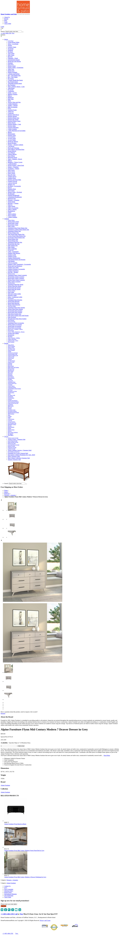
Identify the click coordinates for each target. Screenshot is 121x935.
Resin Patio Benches (13, 303)
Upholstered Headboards (15, 197)
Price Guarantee (8, 889)
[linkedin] (19, 910)
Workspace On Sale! (12, 447)
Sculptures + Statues (13, 168)
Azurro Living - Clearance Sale (16, 439)
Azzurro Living (11, 362)
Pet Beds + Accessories (14, 186)
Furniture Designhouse (12, 400)
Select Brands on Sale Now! (14, 451)
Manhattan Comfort (12, 424)
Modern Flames (11, 429)
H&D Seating (11, 405)
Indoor (6, 39)
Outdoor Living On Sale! (13, 438)
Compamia (10, 384)
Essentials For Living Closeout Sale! (18, 453)
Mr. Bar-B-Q (10, 433)
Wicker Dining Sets (13, 233)
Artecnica (10, 359)
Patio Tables (11, 247)
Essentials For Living (12, 391)
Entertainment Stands (14, 60)
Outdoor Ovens (12, 256)
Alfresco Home (11, 347)
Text (13, 33)
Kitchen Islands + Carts (14, 124)
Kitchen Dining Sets (13, 118)
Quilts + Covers (12, 92)
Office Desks (11, 206)
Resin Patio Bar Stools (14, 289)
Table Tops (11, 69)
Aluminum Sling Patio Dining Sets (17, 228)
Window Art (11, 184)
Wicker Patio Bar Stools (14, 286)
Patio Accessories (11, 321)
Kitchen (9, 108)
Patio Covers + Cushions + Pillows (15, 329)
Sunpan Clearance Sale (14, 459)
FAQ (5, 887)
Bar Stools (11, 78)
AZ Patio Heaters (11, 360)
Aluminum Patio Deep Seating (16, 307)
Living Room (10, 40)
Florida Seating (11, 398)
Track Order (7, 23)
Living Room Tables (13, 42)
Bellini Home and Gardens (13, 367)
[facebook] (5, 910)
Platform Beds (12, 189)
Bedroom (10, 187)
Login (2, 26)
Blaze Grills (10, 372)
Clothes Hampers (12, 104)
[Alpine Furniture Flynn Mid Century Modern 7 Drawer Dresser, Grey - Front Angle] (12, 519)
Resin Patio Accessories (14, 327)
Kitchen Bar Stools (13, 119)
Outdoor (6, 218)
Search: (3, 31)
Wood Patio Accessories (14, 326)
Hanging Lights (12, 295)
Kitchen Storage (12, 116)
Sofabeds (10, 50)
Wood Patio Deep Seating (15, 311)
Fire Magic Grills (11, 395)
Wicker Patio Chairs (13, 221)
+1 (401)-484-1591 (6, 33)
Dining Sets (11, 70)
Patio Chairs (11, 226)
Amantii (9, 351)
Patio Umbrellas (12, 248)
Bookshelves (11, 211)
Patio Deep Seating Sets (14, 314)
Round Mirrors (12, 151)
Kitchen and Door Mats (14, 179)
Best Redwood (11, 370)
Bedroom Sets (12, 198)
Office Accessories (13, 208)
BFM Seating (10, 371)
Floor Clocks (11, 173)
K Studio (10, 416)
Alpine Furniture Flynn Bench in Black (15, 824)
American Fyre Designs (13, 352)
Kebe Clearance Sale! (14, 456)
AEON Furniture (11, 346)
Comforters (11, 91)
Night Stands (11, 201)
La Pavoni (10, 420)
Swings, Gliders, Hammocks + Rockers (16, 331)
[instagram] (2, 910)
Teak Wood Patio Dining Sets (16, 234)
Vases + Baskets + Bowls (15, 159)
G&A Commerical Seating (13, 402)
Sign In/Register (8, 895)
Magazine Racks (12, 157)
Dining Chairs (12, 66)
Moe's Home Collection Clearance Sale (19, 458)
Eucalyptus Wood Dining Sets (16, 237)
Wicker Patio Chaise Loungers (16, 280)
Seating (10, 45)
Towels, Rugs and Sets (14, 102)
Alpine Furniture (11, 350)
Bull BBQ (10, 379)
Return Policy (8, 892)
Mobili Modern (11, 427)
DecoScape (10, 390)
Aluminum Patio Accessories (16, 323)
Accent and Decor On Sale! (13, 444)
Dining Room (11, 64)
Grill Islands (11, 261)
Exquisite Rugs (11, 392)
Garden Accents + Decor (13, 340)
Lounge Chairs (12, 47)
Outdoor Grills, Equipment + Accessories (19, 264)
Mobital (9, 428)
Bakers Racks (12, 122)
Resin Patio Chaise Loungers (16, 278)
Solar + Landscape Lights (15, 297)
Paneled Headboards (13, 195)
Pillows (10, 96)
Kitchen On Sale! (11, 446)
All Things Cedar (11, 348)
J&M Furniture (11, 413)
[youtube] (16, 910)
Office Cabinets (12, 209)
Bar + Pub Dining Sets (14, 75)
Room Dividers (12, 143)
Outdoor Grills (12, 255)
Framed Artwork (12, 181)
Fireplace (10, 63)
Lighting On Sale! (11, 448)
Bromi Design (11, 376)
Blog (5, 20)
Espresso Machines (13, 127)
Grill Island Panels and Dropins (16, 259)
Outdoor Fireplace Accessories (16, 269)
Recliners (10, 52)
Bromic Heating (11, 378)
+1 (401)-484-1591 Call (9, 914)
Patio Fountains (11, 342)
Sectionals (10, 48)
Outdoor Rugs (12, 178)
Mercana (9, 425)
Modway (10, 431)
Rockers (10, 336)
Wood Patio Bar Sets (13, 244)
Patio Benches (11, 298)
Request (3, 713)
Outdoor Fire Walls (13, 267)
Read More (107, 755)
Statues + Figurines (13, 167)
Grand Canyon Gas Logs (13, 403)
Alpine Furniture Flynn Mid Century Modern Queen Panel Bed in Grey (24, 850)
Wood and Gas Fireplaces (15, 266)
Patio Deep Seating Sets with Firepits (18, 315)
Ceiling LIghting (12, 217)
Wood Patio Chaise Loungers (16, 277)
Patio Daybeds (12, 317)
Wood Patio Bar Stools (14, 287)
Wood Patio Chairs (13, 223)
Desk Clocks (11, 172)
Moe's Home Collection (13, 432)
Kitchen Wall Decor (13, 114)
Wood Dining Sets (13, 239)
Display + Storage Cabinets (15, 144)
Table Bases (11, 88)
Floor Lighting (12, 215)
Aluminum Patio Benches (15, 300)
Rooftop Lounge (11, 273)
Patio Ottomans (11, 320)
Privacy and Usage (45, 920)
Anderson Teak (11, 356)
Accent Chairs (12, 138)
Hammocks (11, 335)
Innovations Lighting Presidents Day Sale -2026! (21, 455)
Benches (10, 56)
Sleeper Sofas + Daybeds (15, 192)
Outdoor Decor (12, 176)
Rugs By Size (12, 175)
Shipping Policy (8, 891)
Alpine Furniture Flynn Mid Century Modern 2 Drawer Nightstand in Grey (25, 877)
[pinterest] (9, 910)
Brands (6, 19)
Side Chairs (11, 55)
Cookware (11, 113)
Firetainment (10, 396)
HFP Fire (10, 407)
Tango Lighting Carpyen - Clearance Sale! (20, 450)
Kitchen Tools (12, 135)
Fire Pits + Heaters (13, 272)
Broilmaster (10, 375)
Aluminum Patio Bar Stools (15, 284)
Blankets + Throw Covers (15, 162)
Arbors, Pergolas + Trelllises (14, 338)
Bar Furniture (11, 85)
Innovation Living (11, 409)
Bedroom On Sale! (12, 443)
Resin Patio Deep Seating (15, 312)
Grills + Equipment (13, 251)
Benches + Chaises (13, 203)
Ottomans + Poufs (13, 58)
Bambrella (10, 364)
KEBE (9, 417)
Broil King (10, 374)
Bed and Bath (10, 89)
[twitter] (12, 910)
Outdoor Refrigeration (14, 258)
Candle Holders (12, 164)
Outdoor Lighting (11, 290)
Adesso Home (11, 344)
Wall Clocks (11, 170)
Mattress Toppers (12, 94)
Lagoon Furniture (11, 421)
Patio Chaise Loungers (14, 281)
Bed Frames (11, 190)
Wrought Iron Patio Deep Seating (17, 318)
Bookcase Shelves (13, 141)
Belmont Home (11, 368)
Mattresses (11, 97)
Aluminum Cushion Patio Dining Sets (18, 229)
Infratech (10, 408)
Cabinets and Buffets (13, 74)
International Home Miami (13, 412)
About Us (7, 17)
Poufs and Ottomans (13, 148)
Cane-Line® (10, 380)
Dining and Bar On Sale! (13, 442)
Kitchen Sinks (12, 126)
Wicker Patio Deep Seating (15, 309)
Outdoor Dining (11, 220)
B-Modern (10, 363)
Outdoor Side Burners (14, 253)
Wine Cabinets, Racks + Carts (16, 86)
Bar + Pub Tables (13, 77)
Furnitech (10, 399)
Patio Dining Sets (13, 245)
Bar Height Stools (13, 82)
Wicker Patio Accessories (15, 324)
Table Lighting (12, 214)
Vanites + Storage (13, 105)
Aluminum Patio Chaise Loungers (17, 275)
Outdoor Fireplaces (13, 270)
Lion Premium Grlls (12, 423)
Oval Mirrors (11, 152)
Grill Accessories (12, 263)
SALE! (6, 436)
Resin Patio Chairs (13, 225)
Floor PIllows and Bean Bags (16, 149)
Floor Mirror (11, 156)
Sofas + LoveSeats (13, 44)
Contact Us (7, 886)
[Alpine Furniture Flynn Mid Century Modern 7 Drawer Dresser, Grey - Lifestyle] (12, 510)
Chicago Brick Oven (12, 383)
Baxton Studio (11, 366)
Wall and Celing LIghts (14, 294)
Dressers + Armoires (13, 200)
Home (6, 490)
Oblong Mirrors (12, 154)
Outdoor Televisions (12, 339)
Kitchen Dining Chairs (14, 121)
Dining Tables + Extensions (15, 67)
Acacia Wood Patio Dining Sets (17, 236)
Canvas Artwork (12, 183)
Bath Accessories (12, 107)
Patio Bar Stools (11, 283)
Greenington (10, 404)
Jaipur (9, 415)
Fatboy (9, 394)
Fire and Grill (10, 250)
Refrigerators (11, 134)
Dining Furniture (12, 72)
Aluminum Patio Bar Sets (15, 242)
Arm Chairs (11, 53)
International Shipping (10, 894)
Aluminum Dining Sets (14, 231)
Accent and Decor (11, 137)
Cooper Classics (11, 386)
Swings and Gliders (13, 333)
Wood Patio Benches (13, 301)
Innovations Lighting (12, 411)
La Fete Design (11, 419)
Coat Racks (11, 146)
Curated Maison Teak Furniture (14, 388)
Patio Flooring (11, 330)
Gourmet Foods (12, 110)
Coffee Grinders (12, 129)
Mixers (10, 132)
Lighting (9, 212)
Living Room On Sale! (12, 441)
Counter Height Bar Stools (15, 80)
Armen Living (11, 358)
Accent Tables (12, 140)
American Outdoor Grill (13, 355)
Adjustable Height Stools (15, 83)
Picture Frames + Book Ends (16, 165)
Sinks (9, 100)
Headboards (11, 194)
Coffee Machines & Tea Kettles (16, 130)
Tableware (11, 111)
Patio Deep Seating (12, 306)
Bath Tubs (11, 99)
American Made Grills (12, 354)
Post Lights (11, 292)
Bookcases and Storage (14, 61)
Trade (5, 22)
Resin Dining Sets (13, 240)
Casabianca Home (11, 382)
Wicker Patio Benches (14, 304)
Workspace (10, 204)
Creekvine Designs (12, 387)
